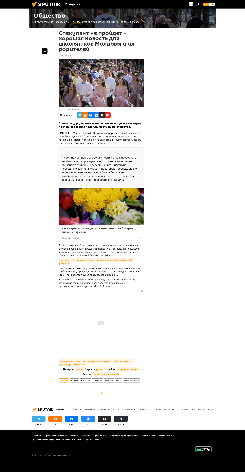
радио (99, 369)
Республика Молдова (125, 409)
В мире (201, 409)
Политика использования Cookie (157, 435)
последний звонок (131, 380)
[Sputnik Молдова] (47, 8)
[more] (139, 237)
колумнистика (187, 409)
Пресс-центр (100, 435)
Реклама (74, 435)
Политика (75, 409)
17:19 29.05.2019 (66, 55)
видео (79, 369)
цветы (118, 380)
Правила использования (56, 435)
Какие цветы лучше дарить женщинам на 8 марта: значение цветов (98, 230)
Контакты (86, 435)
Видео (211, 409)
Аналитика (170, 409)
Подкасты (155, 409)
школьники (97, 380)
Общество (64, 380)
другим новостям (127, 369)
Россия (143, 409)
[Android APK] (203, 449)
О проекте (36, 435)
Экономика (90, 409)
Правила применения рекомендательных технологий (56, 439)
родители (109, 380)
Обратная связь (92, 439)
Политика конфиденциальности (123, 435)
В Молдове (85, 380)
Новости (74, 380)
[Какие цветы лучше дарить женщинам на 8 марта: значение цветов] (101, 206)
